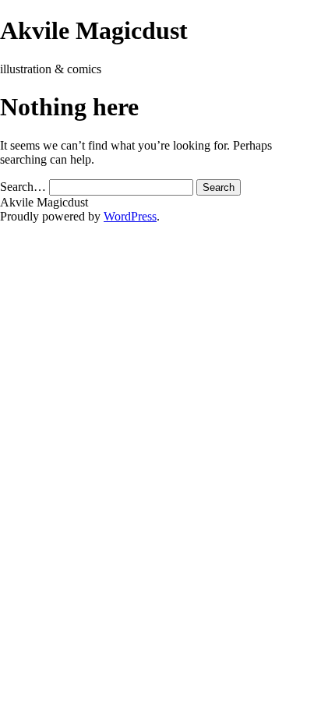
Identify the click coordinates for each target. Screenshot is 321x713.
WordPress (130, 216)
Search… (23, 186)
